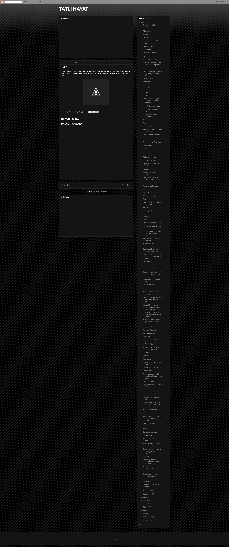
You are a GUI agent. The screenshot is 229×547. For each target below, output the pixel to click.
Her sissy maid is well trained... (151, 153)
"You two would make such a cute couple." (151, 178)
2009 (143, 524)
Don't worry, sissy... (150, 432)
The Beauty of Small (150, 367)
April (145, 510)
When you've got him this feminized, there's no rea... (152, 300)
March (145, 514)
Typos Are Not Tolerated (152, 142)
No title (145, 149)
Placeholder (147, 68)
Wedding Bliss (148, 46)
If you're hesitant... (150, 333)
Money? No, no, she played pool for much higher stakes (151, 307)
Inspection (147, 169)
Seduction (146, 81)
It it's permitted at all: (150, 410)
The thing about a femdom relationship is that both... (152, 462)
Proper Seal (147, 435)
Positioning (147, 359)
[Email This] (89, 112)
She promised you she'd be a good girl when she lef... (152, 451)
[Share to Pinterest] (98, 112)
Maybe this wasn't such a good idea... (152, 386)
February (147, 517)
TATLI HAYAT (73, 8)
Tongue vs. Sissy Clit (150, 294)
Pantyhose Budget (150, 327)
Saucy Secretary (149, 381)
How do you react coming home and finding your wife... (152, 73)
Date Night (147, 49)
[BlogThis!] (91, 112)
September (147, 494)
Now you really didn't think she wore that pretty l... (152, 64)
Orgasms (146, 337)
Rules (145, 288)
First (144, 123)
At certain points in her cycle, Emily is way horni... (151, 322)
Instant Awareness (150, 59)
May (145, 507)
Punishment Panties (150, 186)
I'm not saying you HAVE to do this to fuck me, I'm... (152, 233)
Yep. (144, 120)
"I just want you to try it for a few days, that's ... (152, 130)
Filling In (146, 413)
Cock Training (148, 28)
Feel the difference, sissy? (153, 223)
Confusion (146, 352)
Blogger (126, 540)
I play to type (147, 262)
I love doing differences (151, 53)
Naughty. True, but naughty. (150, 115)
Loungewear (147, 183)
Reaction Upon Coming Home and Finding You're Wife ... (151, 342)
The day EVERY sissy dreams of (151, 212)
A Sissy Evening (149, 196)
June (145, 504)
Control (145, 95)
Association (147, 207)
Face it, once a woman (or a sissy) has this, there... (153, 392)
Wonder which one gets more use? (152, 203)
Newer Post (66, 185)
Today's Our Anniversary (152, 106)
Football (146, 356)
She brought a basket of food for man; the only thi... (152, 476)
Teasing (146, 92)
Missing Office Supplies (151, 291)
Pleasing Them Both (150, 330)
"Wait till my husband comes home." (150, 245)
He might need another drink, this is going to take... (151, 87)
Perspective (147, 216)
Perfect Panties (148, 78)
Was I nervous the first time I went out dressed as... (152, 376)
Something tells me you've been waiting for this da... (153, 274)
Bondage (146, 34)
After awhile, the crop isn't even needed (152, 239)
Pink (144, 219)
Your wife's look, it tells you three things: (151, 445)
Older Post (126, 185)
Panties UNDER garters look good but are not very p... (152, 256)
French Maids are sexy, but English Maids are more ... (152, 404)
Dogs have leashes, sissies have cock (150, 250)
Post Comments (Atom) (101, 191)
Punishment (147, 145)
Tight (144, 56)
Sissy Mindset (148, 371)
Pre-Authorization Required (149, 439)
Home (96, 185)
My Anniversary (148, 192)
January (146, 520)
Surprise (146, 481)
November (147, 25)
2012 (143, 22)
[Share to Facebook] (96, 112)
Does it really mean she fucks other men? (152, 348)
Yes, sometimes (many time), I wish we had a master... (152, 314)
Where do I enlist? (149, 31)
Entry (145, 199)
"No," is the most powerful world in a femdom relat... (152, 469)
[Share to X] (93, 112)
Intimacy (146, 456)
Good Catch (147, 126)
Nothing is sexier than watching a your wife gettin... (151, 267)
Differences (147, 38)
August (146, 497)
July (145, 500)
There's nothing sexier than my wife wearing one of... (152, 137)
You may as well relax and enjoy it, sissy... (152, 424)
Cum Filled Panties (150, 160)
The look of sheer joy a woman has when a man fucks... (151, 101)
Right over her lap (149, 157)
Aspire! (145, 429)
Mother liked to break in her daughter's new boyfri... (152, 418)
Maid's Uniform (148, 285)
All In (144, 189)
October (146, 491)
